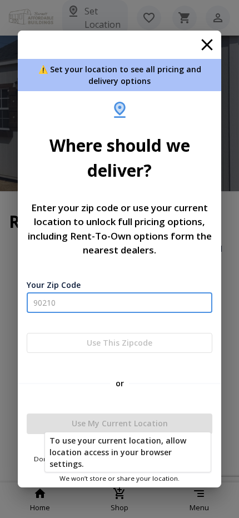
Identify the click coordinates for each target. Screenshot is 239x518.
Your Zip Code (54, 285)
